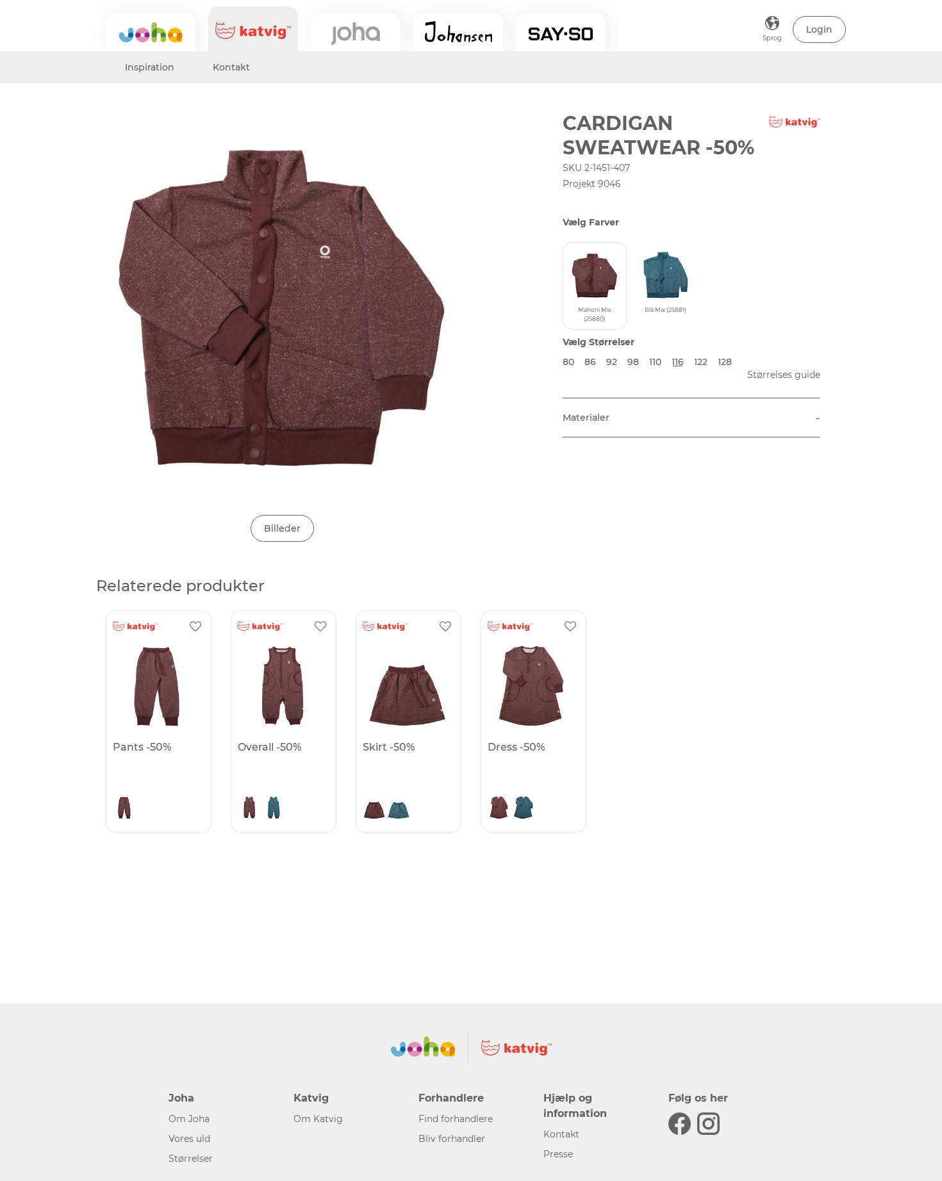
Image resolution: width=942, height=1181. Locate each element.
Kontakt (231, 67)
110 (655, 362)
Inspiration (149, 67)
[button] (819, 29)
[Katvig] (253, 28)
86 (590, 362)
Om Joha (189, 1119)
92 (611, 362)
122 (700, 362)
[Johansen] (458, 32)
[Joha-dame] (356, 32)
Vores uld (189, 1138)
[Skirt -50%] (407, 686)
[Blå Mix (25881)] (273, 809)
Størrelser (191, 1158)
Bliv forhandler (451, 1138)
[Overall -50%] (282, 686)
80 (568, 362)
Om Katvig (318, 1119)
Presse (558, 1154)
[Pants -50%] (157, 686)
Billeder (282, 528)
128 (725, 362)
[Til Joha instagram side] (708, 1123)
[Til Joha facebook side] (679, 1123)
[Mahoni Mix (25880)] (124, 809)
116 (678, 362)
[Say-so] (561, 32)
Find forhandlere (455, 1119)
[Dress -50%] (532, 686)
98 (633, 362)
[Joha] (150, 32)
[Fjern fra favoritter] (195, 626)
